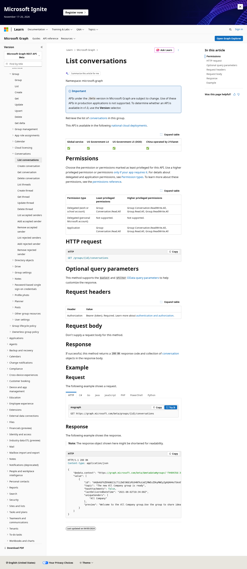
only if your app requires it (130, 172)
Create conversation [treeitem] (28, 166)
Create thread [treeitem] (25, 190)
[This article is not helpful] (238, 94)
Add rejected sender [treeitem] (28, 243)
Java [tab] (97, 395)
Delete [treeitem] (18, 116)
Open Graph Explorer (229, 38)
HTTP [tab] (71, 395)
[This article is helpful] (234, 94)
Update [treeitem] (19, 104)
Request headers (216, 69)
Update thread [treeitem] (25, 202)
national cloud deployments (129, 125)
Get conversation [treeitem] (26, 172)
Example (211, 82)
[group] (123, 487)
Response (212, 78)
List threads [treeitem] (24, 184)
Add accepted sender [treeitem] (29, 221)
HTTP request (214, 60)
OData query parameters (143, 278)
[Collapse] (42, 47)
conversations (98, 118)
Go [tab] (88, 395)
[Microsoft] (6, 29)
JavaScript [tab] (110, 395)
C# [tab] (80, 395)
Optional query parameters (222, 65)
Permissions (214, 56)
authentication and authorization (155, 315)
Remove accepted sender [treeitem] (27, 229)
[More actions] (178, 50)
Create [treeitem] (18, 92)
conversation (170, 353)
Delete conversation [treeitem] (28, 178)
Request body (214, 74)
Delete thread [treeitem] (25, 209)
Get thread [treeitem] (23, 196)
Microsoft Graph (86, 49)
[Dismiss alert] (240, 6)
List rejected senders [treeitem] (29, 237)
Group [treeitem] (18, 80)
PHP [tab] (123, 395)
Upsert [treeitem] (18, 110)
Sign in (239, 29)
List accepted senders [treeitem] (29, 215)
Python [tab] (151, 395)
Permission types (132, 177)
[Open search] (230, 29)
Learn (69, 49)
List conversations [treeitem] (28, 160)
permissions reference (107, 182)
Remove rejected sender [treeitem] (26, 252)
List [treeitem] (17, 86)
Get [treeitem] (17, 98)
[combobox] (23, 55)
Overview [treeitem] (17, 67)
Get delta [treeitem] (20, 123)
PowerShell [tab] (136, 395)
